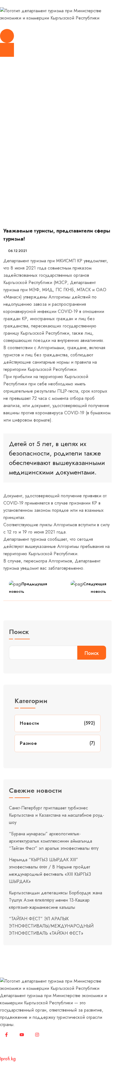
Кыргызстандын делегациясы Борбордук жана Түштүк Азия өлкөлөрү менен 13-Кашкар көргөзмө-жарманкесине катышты (55, 900)
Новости (31, 156)
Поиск (19, 632)
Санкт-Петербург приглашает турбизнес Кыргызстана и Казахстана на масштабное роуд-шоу (56, 815)
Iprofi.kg (8, 1059)
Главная (9, 156)
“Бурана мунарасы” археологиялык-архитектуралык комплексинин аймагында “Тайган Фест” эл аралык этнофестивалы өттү (54, 841)
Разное (28, 743)
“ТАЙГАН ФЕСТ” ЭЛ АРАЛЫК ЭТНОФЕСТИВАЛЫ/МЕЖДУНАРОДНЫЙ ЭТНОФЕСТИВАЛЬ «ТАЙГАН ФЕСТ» (51, 926)
